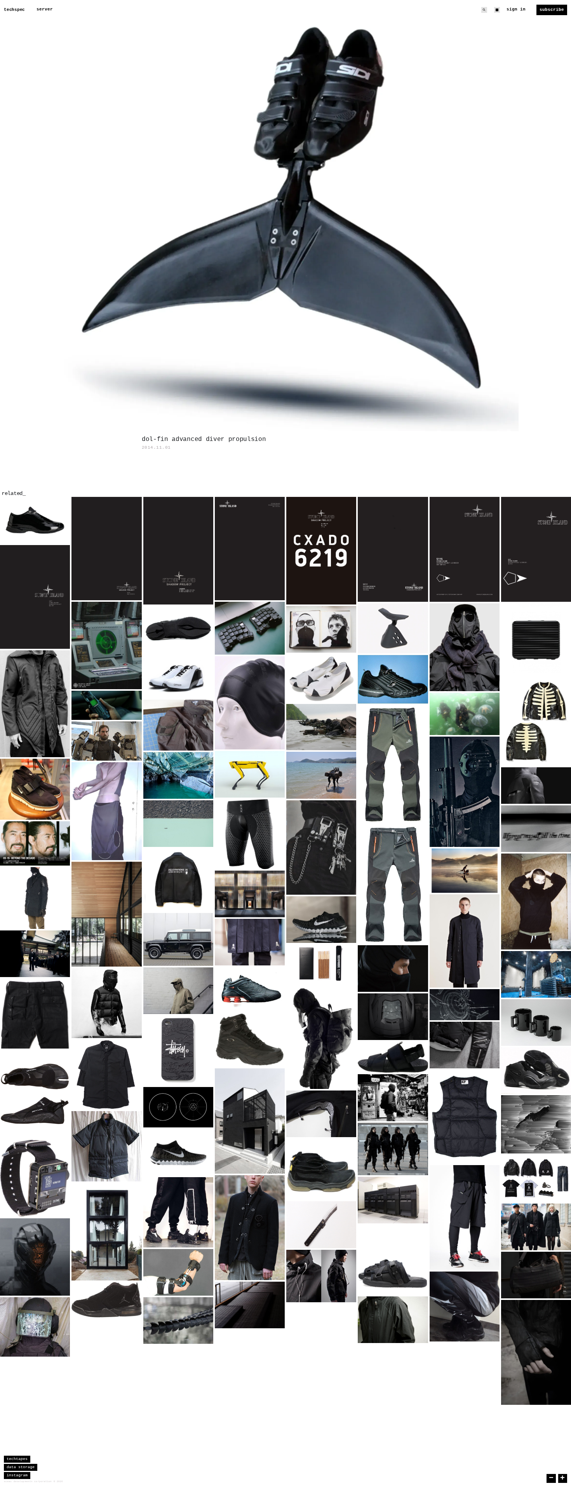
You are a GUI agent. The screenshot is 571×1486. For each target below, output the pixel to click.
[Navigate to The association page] (35, 953)
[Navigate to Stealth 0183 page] (178, 1320)
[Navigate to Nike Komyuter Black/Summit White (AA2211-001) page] (35, 789)
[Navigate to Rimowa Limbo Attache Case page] (536, 638)
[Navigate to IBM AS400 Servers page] (393, 1200)
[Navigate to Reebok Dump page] (393, 679)
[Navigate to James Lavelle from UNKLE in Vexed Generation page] (35, 703)
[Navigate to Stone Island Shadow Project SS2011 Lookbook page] (35, 597)
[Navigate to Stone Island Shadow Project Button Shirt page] (106, 1075)
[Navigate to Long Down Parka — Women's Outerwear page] (536, 1227)
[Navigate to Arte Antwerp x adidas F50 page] (35, 520)
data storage (21, 1467)
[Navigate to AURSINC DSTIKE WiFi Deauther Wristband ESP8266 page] (35, 1178)
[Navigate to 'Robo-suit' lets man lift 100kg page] (106, 741)
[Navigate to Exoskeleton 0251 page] (178, 1272)
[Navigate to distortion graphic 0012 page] (536, 1124)
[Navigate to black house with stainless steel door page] (250, 1120)
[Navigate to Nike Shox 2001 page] (250, 989)
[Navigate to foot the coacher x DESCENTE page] (393, 1319)
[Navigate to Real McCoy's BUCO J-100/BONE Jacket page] (536, 720)
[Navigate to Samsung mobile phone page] (106, 705)
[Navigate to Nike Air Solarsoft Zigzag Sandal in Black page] (393, 1057)
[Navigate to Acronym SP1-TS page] (465, 1217)
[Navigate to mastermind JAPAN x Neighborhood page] (536, 1178)
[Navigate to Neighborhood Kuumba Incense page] (321, 963)
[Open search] (484, 10)
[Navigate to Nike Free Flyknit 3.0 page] (321, 919)
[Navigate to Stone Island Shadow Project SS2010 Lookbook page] (536, 549)
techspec (14, 10)
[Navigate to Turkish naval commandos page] (321, 727)
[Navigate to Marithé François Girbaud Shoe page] (321, 1169)
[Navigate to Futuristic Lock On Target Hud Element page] (178, 1107)
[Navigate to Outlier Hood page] (393, 968)
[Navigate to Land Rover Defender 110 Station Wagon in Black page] (178, 939)
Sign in (516, 9)
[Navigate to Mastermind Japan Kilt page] (250, 942)
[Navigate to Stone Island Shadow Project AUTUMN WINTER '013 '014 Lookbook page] (393, 549)
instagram (17, 1475)
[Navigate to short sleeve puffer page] (106, 1146)
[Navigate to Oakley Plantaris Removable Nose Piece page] (393, 628)
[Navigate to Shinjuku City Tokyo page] (250, 1305)
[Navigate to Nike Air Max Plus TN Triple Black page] (465, 1306)
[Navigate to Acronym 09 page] (321, 1276)
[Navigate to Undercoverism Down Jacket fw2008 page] (465, 1045)
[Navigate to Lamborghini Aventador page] (393, 1016)
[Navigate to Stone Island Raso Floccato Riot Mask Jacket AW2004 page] (178, 990)
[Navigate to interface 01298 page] (465, 1004)
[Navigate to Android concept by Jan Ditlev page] (35, 1257)
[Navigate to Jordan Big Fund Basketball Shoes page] (106, 1299)
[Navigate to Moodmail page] (178, 1212)
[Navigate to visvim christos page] (393, 1260)
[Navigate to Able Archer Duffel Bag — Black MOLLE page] (536, 1275)
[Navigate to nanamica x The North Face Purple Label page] (321, 1114)
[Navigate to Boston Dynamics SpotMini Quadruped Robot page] (250, 774)
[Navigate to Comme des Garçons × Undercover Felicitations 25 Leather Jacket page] (178, 879)
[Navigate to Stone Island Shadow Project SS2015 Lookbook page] (321, 551)
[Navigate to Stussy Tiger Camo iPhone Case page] (178, 1050)
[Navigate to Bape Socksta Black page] (321, 678)
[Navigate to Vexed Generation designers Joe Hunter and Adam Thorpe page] (321, 629)
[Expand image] (58, 532)
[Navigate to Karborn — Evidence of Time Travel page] (536, 828)
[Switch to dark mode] (497, 10)
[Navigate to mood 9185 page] (393, 1097)
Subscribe (552, 9)
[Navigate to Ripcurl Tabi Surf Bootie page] (35, 1094)
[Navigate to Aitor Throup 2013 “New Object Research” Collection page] (321, 1036)
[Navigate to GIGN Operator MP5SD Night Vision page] (465, 792)
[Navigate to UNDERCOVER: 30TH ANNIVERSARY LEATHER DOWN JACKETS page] (106, 1003)
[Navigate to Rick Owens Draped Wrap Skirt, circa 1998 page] (106, 811)
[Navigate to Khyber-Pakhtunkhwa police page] (393, 1149)
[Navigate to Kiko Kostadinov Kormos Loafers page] (178, 628)
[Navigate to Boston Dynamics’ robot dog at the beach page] (321, 775)
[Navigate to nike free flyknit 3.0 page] (178, 1152)
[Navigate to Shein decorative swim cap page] (250, 702)
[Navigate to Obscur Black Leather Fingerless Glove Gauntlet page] (536, 1352)
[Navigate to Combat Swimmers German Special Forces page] (465, 714)
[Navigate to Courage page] (321, 1224)
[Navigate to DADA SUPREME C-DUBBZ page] (178, 675)
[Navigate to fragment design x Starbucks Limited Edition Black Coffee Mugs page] (536, 1022)
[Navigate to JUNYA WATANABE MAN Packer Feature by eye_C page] (465, 647)
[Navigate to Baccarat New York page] (250, 894)
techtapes (17, 1459)
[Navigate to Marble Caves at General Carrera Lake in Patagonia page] (178, 775)
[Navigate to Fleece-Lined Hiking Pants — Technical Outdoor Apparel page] (393, 824)
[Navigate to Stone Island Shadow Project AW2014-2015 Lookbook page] (178, 551)
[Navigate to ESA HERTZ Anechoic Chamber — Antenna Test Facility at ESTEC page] (536, 974)
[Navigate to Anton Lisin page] (536, 901)
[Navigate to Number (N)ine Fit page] (250, 1227)
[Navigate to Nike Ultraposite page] (536, 1070)
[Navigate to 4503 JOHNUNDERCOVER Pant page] (35, 1014)
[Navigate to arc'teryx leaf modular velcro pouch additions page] (178, 725)
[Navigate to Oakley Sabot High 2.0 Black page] (250, 1039)
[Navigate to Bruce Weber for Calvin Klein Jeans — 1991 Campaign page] (321, 847)
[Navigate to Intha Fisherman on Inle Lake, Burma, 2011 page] (465, 870)
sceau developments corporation (28, 1481)
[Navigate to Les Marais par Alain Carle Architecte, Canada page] (106, 914)
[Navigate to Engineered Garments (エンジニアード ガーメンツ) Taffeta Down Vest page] (465, 1116)
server (45, 9)
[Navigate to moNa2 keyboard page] (250, 628)
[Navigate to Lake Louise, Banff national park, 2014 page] (178, 823)
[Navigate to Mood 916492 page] (35, 1326)
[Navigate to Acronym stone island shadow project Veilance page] (35, 898)
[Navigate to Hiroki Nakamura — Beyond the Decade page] (35, 843)
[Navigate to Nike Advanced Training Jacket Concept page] (536, 785)
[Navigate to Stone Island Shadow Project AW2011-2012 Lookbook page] (250, 549)
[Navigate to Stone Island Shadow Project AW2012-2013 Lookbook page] (106, 549)
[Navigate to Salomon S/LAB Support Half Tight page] (250, 834)
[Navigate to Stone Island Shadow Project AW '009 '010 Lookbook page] (465, 549)
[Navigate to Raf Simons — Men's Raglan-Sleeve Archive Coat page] (465, 941)
